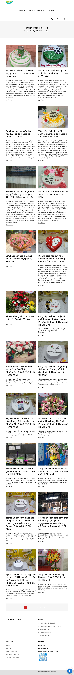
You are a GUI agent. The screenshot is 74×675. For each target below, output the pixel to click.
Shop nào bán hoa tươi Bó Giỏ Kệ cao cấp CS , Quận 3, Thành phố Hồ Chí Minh (53, 471)
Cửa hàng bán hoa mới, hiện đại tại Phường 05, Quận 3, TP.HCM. (19, 259)
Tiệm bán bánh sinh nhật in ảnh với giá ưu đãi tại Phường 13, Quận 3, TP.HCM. (52, 134)
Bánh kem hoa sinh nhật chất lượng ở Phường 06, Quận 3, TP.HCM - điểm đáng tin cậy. (20, 194)
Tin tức (26, 31)
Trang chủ (21, 10)
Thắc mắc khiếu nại (43, 635)
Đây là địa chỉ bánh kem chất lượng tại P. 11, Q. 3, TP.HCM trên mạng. (20, 73)
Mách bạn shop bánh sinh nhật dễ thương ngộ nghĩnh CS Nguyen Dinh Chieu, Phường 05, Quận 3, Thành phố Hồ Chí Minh (53, 523)
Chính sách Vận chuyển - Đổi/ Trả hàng (49, 626)
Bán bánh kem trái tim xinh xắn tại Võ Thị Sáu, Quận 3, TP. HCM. (53, 194)
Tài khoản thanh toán (12, 657)
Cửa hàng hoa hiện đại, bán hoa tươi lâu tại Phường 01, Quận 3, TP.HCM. (19, 134)
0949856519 (43, 649)
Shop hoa (8, 648)
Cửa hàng (51, 10)
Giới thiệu (31, 10)
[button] (57, 19)
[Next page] (53, 607)
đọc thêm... (9, 100)
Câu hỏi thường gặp (12, 651)
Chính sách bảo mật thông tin (47, 623)
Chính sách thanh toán (45, 632)
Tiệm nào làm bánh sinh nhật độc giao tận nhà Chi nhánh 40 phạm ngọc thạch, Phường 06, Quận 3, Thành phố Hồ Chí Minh (20, 523)
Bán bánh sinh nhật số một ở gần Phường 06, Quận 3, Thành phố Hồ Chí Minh (20, 471)
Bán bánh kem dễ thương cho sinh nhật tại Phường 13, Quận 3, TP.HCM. (53, 73)
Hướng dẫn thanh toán (12, 654)
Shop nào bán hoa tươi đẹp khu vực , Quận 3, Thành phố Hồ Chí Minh (52, 577)
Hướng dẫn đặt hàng (44, 629)
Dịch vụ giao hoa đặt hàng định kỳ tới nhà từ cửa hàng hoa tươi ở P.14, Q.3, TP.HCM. (52, 259)
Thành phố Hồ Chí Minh (36, 31)
